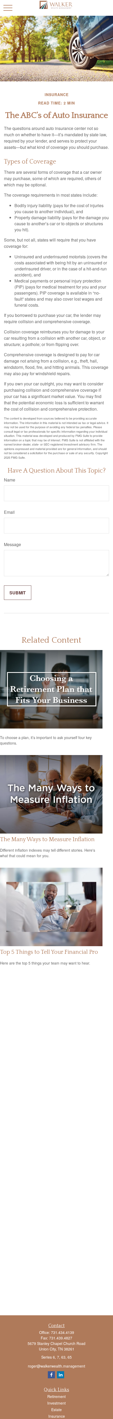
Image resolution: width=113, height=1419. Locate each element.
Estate (56, 1409)
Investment (56, 1403)
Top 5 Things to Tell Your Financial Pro (49, 952)
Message (12, 544)
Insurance (56, 1416)
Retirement (56, 1396)
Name (9, 480)
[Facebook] (51, 1374)
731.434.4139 (62, 1332)
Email (9, 512)
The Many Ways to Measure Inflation (47, 839)
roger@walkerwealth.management (56, 1366)
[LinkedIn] (60, 1374)
